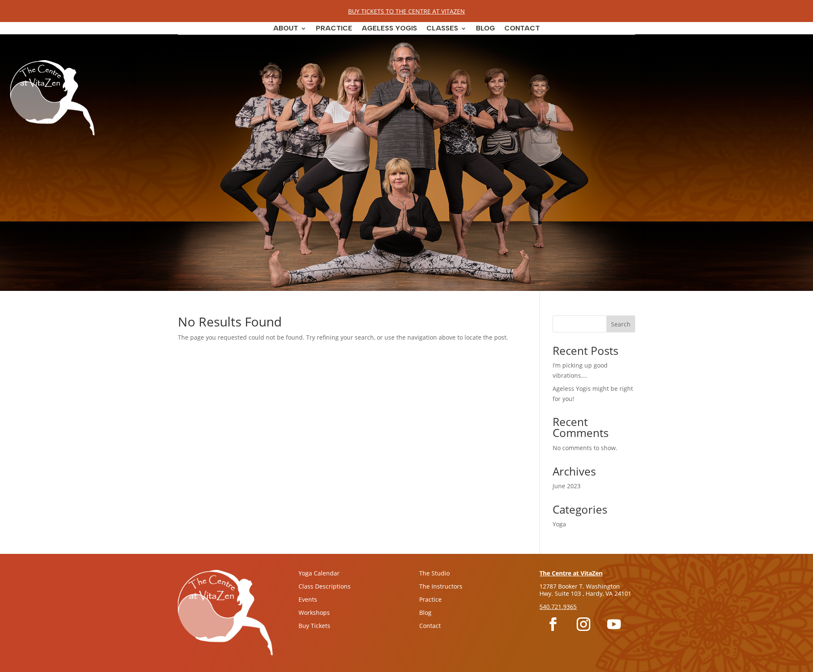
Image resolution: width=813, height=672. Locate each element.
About (285, 28)
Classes (442, 28)
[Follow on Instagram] (583, 624)
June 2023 (567, 486)
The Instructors (440, 586)
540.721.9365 (558, 607)
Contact (522, 28)
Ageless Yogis (389, 28)
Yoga (559, 524)
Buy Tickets (314, 626)
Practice (334, 28)
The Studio (434, 573)
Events (308, 599)
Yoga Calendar (319, 573)
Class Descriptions (325, 586)
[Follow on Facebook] (553, 624)
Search (620, 324)
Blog (485, 28)
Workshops (314, 612)
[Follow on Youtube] (614, 624)
